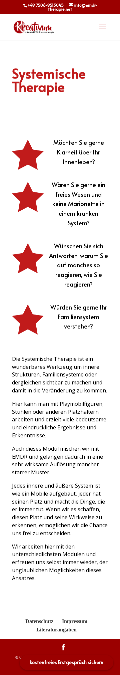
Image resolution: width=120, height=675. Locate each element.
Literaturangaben (56, 629)
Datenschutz (39, 621)
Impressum (74, 621)
